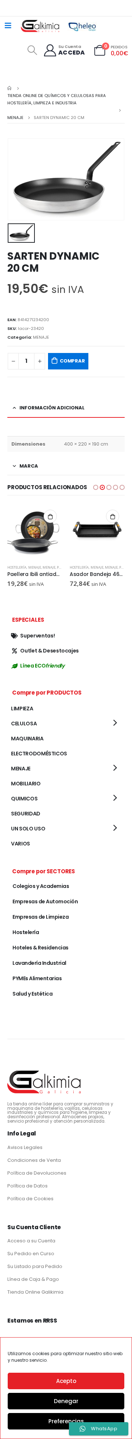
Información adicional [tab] (52, 407)
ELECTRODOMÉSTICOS (39, 753)
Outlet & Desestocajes (49, 650)
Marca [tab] (28, 465)
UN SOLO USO (28, 828)
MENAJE (41, 337)
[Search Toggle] (32, 50)
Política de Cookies (30, 1198)
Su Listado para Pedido (34, 1266)
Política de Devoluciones (36, 1173)
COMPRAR (72, 360)
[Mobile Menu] (8, 25)
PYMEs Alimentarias (37, 978)
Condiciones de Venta (34, 1160)
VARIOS (20, 843)
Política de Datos (27, 1185)
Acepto (66, 1381)
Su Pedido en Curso (30, 1253)
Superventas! (37, 635)
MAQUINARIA (27, 738)
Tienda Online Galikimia (35, 1292)
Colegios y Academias (40, 886)
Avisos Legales (25, 1147)
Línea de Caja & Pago (33, 1279)
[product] (34, 531)
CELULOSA (24, 723)
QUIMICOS (24, 798)
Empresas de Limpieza (40, 917)
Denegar (66, 1401)
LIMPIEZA (22, 708)
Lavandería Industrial (39, 963)
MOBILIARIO (26, 783)
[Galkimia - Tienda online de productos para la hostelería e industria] (41, 25)
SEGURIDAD (25, 813)
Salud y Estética (32, 993)
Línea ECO (42, 665)
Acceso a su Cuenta (31, 1240)
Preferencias (66, 1421)
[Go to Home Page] (9, 88)
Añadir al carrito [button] (50, 516)
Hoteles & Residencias (40, 947)
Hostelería (16, 567)
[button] (95, 487)
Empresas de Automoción (45, 901)
